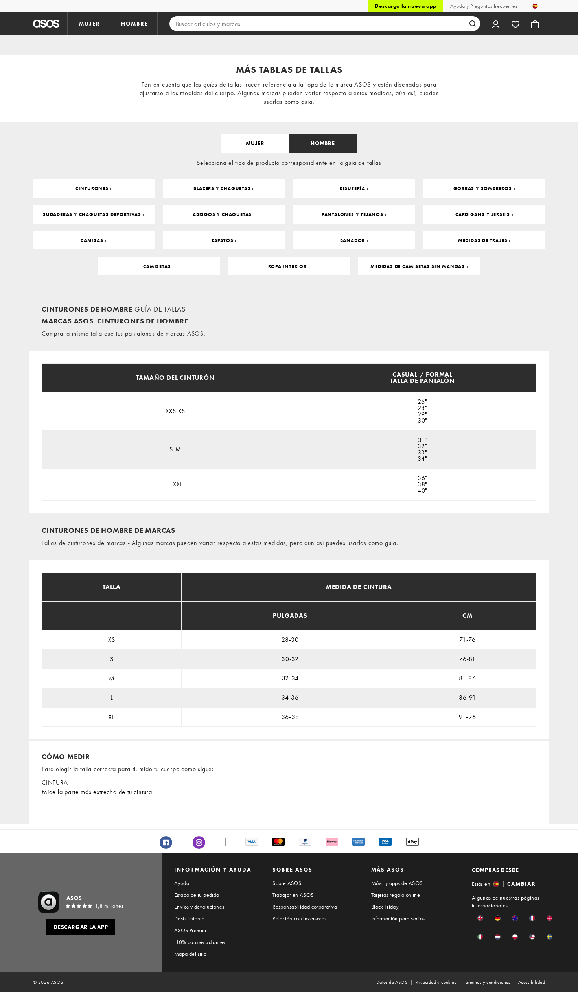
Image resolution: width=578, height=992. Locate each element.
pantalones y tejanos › (354, 214)
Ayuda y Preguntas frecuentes (483, 5)
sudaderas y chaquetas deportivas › (93, 214)
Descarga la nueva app (405, 5)
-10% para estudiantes (199, 942)
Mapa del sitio (190, 953)
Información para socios (398, 918)
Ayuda (181, 883)
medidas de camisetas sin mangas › (419, 266)
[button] (480, 918)
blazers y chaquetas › (223, 188)
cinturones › (93, 188)
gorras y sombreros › (484, 188)
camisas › (94, 240)
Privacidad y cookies (435, 982)
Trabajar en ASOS (292, 894)
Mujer (255, 143)
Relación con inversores (299, 918)
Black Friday (385, 906)
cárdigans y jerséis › (484, 214)
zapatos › (224, 240)
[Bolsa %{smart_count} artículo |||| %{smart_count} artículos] (535, 23)
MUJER (89, 23)
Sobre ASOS (286, 883)
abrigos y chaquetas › (224, 214)
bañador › (354, 240)
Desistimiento (189, 918)
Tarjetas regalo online (395, 894)
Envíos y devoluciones (199, 906)
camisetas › (158, 266)
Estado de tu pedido (196, 894)
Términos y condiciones (487, 982)
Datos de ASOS (391, 982)
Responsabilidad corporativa (304, 906)
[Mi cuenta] (496, 23)
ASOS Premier (190, 930)
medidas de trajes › (484, 240)
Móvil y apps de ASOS (397, 883)
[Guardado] (515, 23)
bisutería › (354, 188)
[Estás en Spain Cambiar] (535, 6)
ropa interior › (289, 266)
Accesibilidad (531, 982)
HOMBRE (134, 23)
